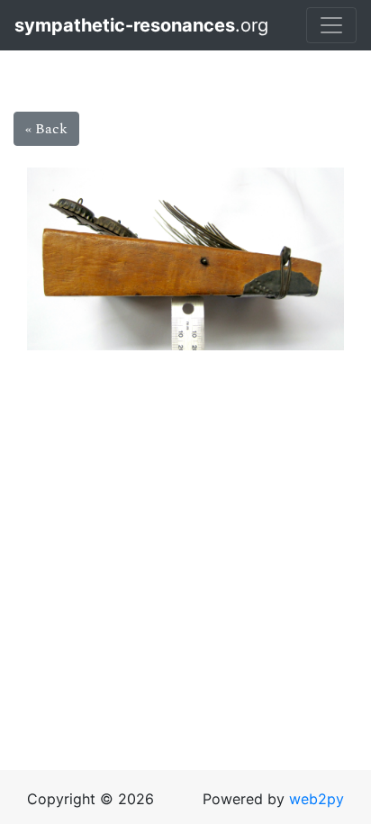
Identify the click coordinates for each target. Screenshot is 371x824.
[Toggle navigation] (331, 25)
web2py (316, 799)
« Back (46, 129)
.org (100, 25)
